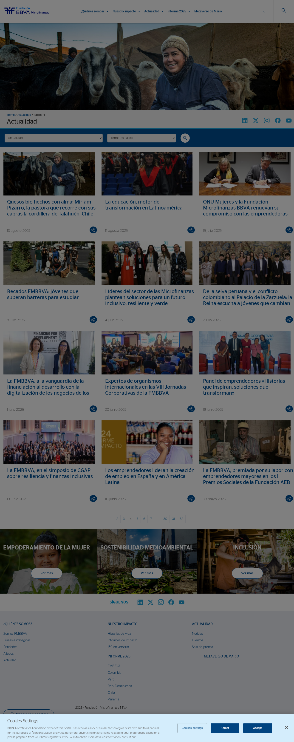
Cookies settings (192, 728)
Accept (257, 728)
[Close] (287, 727)
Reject (225, 728)
